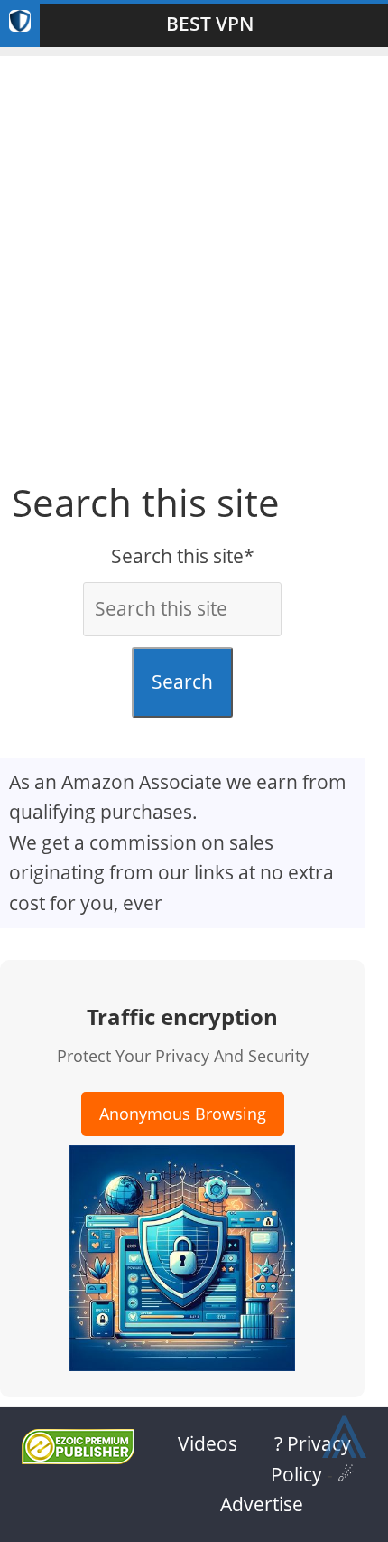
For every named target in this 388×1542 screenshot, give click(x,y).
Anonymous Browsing (182, 1113)
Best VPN (210, 23)
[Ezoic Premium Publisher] (78, 1457)
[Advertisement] (194, 250)
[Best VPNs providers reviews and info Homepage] (20, 25)
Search (182, 681)
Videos (207, 1443)
